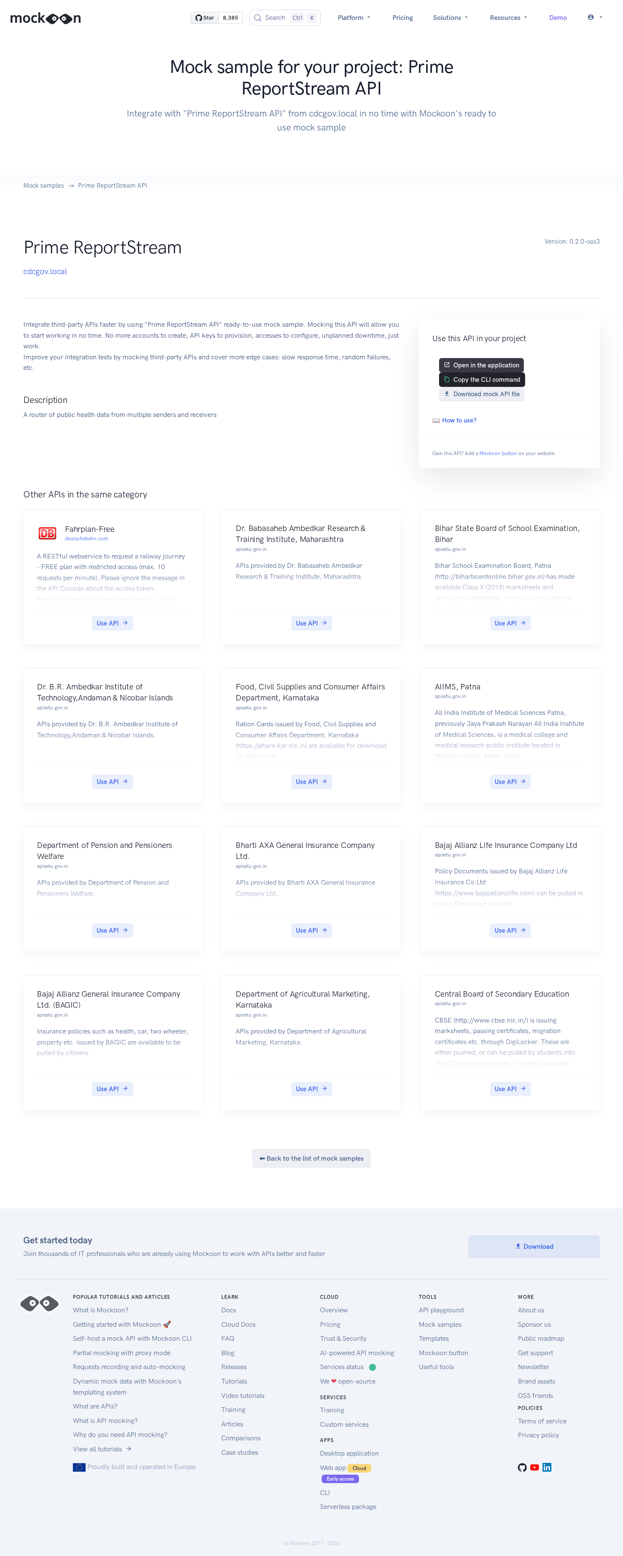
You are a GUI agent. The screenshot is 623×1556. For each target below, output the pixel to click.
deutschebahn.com (86, 539)
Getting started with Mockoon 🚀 (122, 1324)
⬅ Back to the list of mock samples (311, 1158)
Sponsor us (534, 1324)
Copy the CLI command (486, 379)
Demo (558, 18)
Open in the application (486, 365)
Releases (234, 1367)
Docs (228, 1310)
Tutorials (234, 1381)
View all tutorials (97, 1449)
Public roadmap (541, 1338)
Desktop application (349, 1453)
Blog (227, 1353)
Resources (506, 18)
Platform (351, 18)
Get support (535, 1353)
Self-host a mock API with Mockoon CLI (132, 1338)
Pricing (402, 18)
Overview (334, 1310)
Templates (434, 1338)
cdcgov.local (45, 271)
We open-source (347, 1381)
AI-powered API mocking (357, 1353)
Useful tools (436, 1367)
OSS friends (535, 1396)
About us (531, 1310)
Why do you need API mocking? (120, 1435)
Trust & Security (343, 1338)
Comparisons (241, 1438)
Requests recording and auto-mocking (129, 1367)
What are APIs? (95, 1406)
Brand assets (536, 1381)
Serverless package (348, 1507)
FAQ (227, 1338)
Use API (108, 623)
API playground (441, 1310)
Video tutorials (242, 1396)
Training (233, 1410)
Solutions (448, 18)
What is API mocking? (105, 1421)
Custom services (344, 1424)
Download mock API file (486, 394)
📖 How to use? (454, 420)
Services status (348, 1367)
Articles (232, 1424)
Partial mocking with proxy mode (121, 1353)
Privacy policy (538, 1435)
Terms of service (542, 1421)
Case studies (239, 1452)
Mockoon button (498, 453)
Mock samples (43, 185)
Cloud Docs (238, 1324)
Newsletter (533, 1367)
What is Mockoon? (100, 1310)
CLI (325, 1493)
